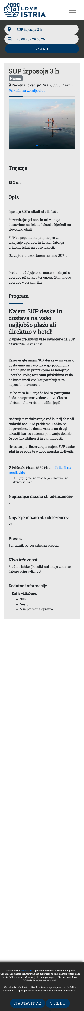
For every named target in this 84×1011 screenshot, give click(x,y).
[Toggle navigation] (73, 10)
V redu (58, 1003)
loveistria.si (27, 970)
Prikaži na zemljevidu (27, 90)
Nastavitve (27, 1003)
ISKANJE (42, 48)
